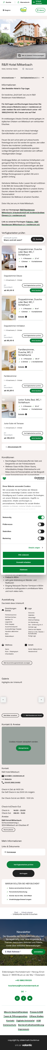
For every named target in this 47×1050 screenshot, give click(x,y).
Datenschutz (9, 1025)
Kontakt (10, 1020)
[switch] (41, 524)
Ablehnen (23, 570)
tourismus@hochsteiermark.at (23, 985)
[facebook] (23, 998)
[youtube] (29, 998)
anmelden (38, 952)
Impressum (23, 1029)
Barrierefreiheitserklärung (31, 1025)
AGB (38, 1020)
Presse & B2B (36, 1012)
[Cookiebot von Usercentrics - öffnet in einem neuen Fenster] (34, 478)
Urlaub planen (27, 912)
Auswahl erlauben (23, 562)
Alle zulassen (23, 555)
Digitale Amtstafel (25, 1020)
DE (22, 991)
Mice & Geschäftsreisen (16, 1012)
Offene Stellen (36, 1016)
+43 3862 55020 (23, 980)
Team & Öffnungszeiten (15, 1016)
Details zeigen (34, 548)
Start (16, 912)
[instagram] (17, 998)
